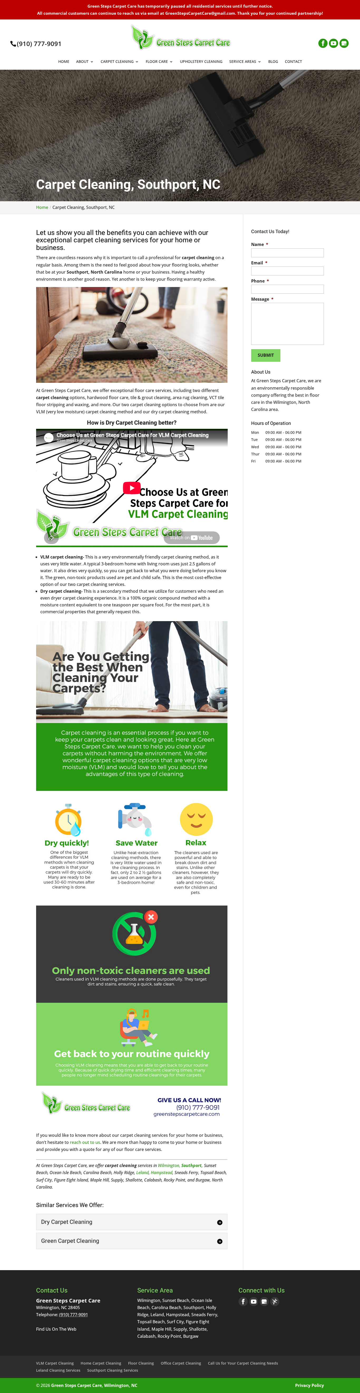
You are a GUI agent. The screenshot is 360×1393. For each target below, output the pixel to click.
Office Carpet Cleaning (181, 1363)
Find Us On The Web (56, 1329)
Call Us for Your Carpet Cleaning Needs (243, 1363)
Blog (273, 62)
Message (262, 299)
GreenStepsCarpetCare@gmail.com (200, 13)
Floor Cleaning (141, 1363)
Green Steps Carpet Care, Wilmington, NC (94, 1385)
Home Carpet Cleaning (101, 1363)
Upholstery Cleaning (201, 62)
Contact (293, 62)
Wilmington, (169, 1165)
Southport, (192, 1165)
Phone (260, 281)
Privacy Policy (309, 1385)
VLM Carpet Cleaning (55, 1363)
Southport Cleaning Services (112, 1370)
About (82, 62)
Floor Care (157, 62)
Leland (142, 1172)
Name (259, 244)
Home (63, 62)
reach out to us (85, 1142)
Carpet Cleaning (117, 62)
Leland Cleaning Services (58, 1370)
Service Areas (242, 62)
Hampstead (161, 1172)
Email (259, 263)
